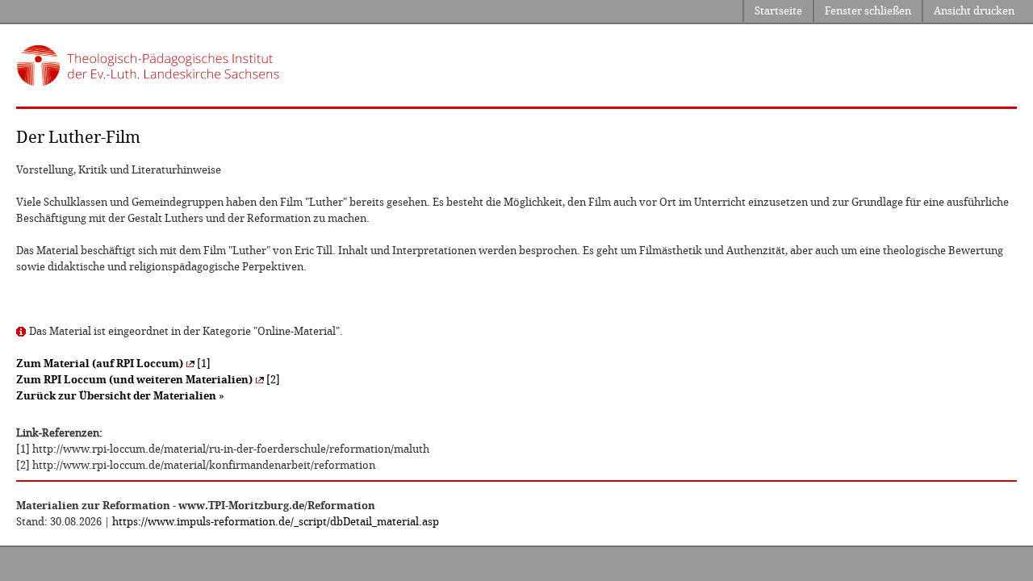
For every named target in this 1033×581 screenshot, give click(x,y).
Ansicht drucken (974, 11)
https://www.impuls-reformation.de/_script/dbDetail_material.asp (275, 522)
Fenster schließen (868, 11)
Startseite (778, 11)
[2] (148, 380)
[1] (113, 363)
